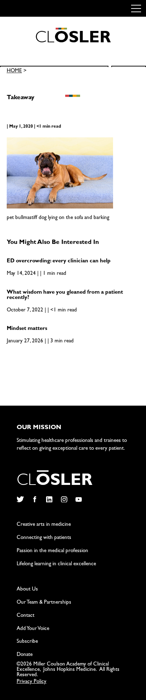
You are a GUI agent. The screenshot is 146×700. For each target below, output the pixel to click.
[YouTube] (78, 499)
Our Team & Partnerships (44, 602)
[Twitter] (20, 499)
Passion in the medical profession (52, 551)
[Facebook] (34, 499)
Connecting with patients (44, 538)
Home (14, 71)
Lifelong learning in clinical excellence (56, 564)
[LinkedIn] (49, 499)
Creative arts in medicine (44, 525)
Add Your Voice (33, 629)
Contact (25, 616)
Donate (25, 655)
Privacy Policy (31, 682)
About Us (27, 589)
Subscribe (27, 642)
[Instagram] (64, 499)
